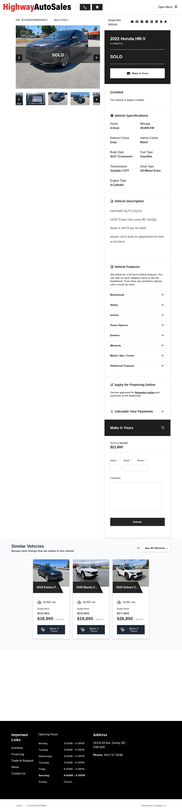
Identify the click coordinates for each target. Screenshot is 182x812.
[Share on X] (142, 22)
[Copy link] (165, 22)
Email (128, 460)
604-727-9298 (113, 755)
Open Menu (166, 7)
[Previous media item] (19, 57)
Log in (19, 805)
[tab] (48, 736)
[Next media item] (96, 57)
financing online (145, 392)
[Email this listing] (132, 22)
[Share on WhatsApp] (146, 22)
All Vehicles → (156, 548)
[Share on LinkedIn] (156, 22)
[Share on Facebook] (137, 22)
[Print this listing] (161, 22)
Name (114, 460)
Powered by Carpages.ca (153, 805)
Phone (141, 460)
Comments (115, 478)
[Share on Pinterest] (151, 22)
